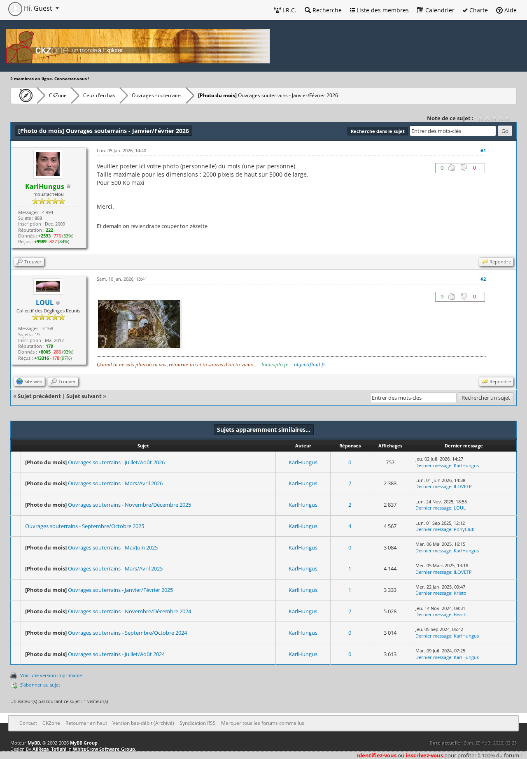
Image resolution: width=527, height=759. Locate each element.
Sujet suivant (84, 396)
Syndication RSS (198, 722)
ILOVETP (463, 486)
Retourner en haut (86, 722)
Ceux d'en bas (99, 95)
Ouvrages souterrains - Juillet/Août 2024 (116, 654)
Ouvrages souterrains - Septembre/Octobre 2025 (84, 526)
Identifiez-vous (376, 755)
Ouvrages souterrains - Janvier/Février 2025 (120, 590)
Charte (478, 10)
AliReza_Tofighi (49, 749)
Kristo (460, 593)
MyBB (34, 743)
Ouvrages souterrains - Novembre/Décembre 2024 (129, 611)
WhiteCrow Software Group (104, 749)
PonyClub (464, 529)
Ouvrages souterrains (157, 95)
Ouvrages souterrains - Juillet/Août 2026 (116, 462)
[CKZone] (24, 95)
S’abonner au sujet (40, 685)
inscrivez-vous (424, 755)
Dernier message (433, 465)
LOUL (460, 508)
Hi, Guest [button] (38, 8)
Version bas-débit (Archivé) (143, 722)
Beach (460, 614)
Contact (28, 722)
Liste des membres (382, 10)
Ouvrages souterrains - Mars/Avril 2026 (115, 483)
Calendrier (439, 10)
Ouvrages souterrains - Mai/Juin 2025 (113, 547)
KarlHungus (303, 462)
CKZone (58, 95)
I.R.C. (288, 10)
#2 (483, 279)
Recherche (326, 10)
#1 (483, 150)
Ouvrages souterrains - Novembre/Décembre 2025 (129, 504)
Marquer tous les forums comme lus (262, 722)
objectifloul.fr (309, 364)
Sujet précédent (39, 396)
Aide (510, 10)
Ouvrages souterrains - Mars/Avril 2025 (115, 568)
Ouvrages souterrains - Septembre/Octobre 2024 (127, 632)
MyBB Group (84, 743)
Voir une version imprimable (51, 675)
